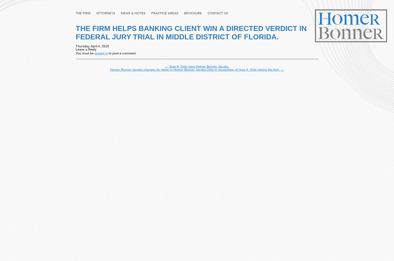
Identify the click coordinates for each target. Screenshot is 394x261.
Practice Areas (164, 13)
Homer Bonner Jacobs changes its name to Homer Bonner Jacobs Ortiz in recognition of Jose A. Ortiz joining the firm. (197, 69)
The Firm (83, 13)
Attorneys (105, 13)
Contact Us (217, 13)
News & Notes (133, 13)
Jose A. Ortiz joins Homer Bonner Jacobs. (197, 66)
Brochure (193, 13)
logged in (101, 53)
